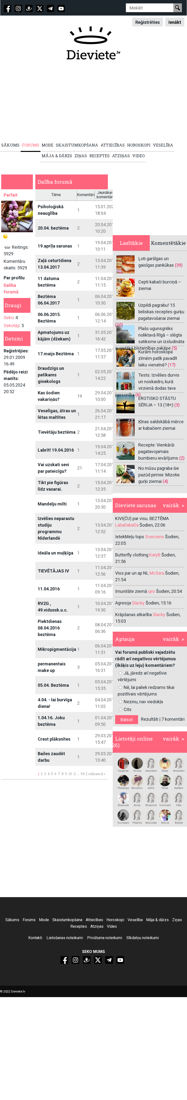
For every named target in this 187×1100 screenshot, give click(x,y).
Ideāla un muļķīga (55, 552)
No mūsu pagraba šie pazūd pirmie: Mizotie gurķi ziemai (159, 475)
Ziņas (177, 920)
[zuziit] (123, 780)
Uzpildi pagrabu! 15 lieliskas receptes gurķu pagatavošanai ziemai (161, 312)
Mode (44, 920)
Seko (8, 317)
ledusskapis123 (151, 822)
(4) (165, 481)
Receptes (78, 926)
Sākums (12, 920)
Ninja (165, 788)
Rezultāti (149, 719)
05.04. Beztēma (53, 685)
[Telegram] (50, 8)
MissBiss (137, 788)
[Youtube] (61, 8)
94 (83, 773)
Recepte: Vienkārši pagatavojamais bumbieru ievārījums (158, 451)
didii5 (151, 788)
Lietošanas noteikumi (65, 937)
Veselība (135, 920)
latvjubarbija (151, 770)
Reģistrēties (147, 22)
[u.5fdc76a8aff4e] (179, 763)
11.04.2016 (49, 588)
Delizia (165, 822)
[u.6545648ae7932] (179, 815)
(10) (119, 324)
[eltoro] (123, 797)
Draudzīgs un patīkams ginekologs (51, 375)
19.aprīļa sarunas (55, 245)
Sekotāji (11, 325)
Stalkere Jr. (178, 788)
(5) (174, 348)
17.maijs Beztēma (56, 353)
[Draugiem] (29, 8)
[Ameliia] (137, 763)
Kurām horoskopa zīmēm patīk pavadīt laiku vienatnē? (157, 358)
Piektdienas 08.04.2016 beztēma (50, 628)
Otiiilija (137, 770)
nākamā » (96, 773)
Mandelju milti (52, 503)
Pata (178, 805)
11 (74, 773)
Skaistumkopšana (67, 920)
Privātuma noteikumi (104, 937)
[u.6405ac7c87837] (123, 815)
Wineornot (151, 805)
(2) (182, 458)
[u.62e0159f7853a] (165, 797)
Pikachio (137, 822)
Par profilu (14, 277)
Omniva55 (165, 805)
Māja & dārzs (157, 920)
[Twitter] (39, 8)
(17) (172, 364)
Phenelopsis (123, 788)
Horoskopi (115, 920)
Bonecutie (123, 805)
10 (70, 773)
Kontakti (35, 937)
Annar (137, 805)
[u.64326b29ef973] (151, 763)
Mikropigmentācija (57, 649)
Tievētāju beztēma (56, 432)
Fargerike (123, 770)
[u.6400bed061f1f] (137, 815)
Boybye (179, 822)
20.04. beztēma (53, 228)
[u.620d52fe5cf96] (123, 763)
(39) (179, 265)
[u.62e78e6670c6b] (179, 780)
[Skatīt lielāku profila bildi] (17, 216)
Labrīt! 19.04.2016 (56, 450)
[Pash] (151, 797)
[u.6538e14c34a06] (151, 815)
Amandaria (179, 770)
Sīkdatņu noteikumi (142, 937)
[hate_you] (165, 815)
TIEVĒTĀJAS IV (53, 570)
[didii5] (151, 780)
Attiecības (94, 920)
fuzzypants (123, 822)
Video (112, 926)
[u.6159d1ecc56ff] (179, 797)
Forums (29, 920)
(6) (138, 394)
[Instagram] (18, 8)
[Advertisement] (93, 101)
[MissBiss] (137, 780)
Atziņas (96, 926)
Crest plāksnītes (54, 739)
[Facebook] (7, 8)
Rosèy (165, 770)
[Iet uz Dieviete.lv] (93, 43)
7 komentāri (173, 719)
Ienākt (174, 22)
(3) (177, 404)
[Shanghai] (165, 763)
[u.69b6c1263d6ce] (137, 797)
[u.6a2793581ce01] (165, 780)
